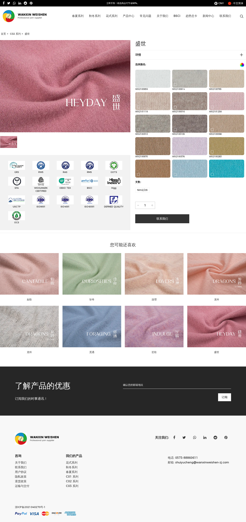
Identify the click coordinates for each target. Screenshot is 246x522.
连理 (154, 299)
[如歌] (29, 274)
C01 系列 (72, 476)
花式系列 (111, 16)
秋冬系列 (94, 16)
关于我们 (162, 16)
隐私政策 (20, 476)
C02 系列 (15, 33)
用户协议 (20, 472)
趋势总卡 (191, 16)
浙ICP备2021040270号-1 (30, 507)
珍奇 (91, 299)
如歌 (29, 299)
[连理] (154, 274)
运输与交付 (22, 486)
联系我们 (225, 16)
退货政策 (20, 481)
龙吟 (29, 352)
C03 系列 (72, 486)
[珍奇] (91, 274)
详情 (138, 54)
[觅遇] (91, 326)
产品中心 (128, 16)
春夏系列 (78, 16)
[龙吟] (29, 326)
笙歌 (154, 352)
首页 (3, 33)
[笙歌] (154, 326)
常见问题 (145, 16)
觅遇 (91, 352)
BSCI (177, 16)
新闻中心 (208, 16)
